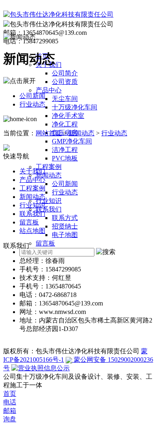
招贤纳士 (65, 226)
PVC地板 (65, 158)
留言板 (45, 243)
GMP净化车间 (72, 141)
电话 (9, 402)
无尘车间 (65, 98)
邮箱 (9, 410)
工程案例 (49, 166)
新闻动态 (49, 175)
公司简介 (65, 73)
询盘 (9, 419)
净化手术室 (68, 115)
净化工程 (65, 124)
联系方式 (65, 217)
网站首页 (49, 133)
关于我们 (32, 171)
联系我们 (49, 209)
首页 (9, 393)
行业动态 (65, 192)
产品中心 (49, 90)
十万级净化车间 (74, 107)
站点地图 (32, 230)
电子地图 (65, 234)
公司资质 (65, 81)
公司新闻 (65, 183)
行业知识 (49, 200)
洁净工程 (65, 149)
